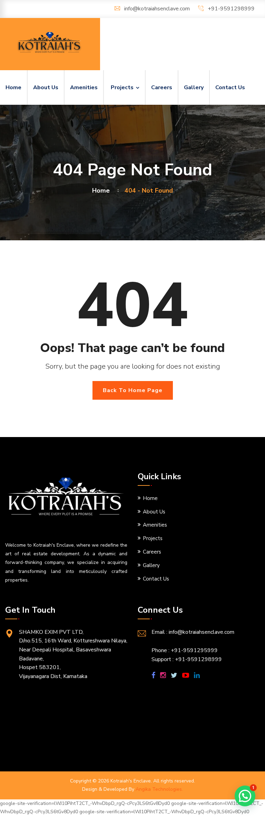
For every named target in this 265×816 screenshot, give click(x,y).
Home (13, 87)
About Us (45, 87)
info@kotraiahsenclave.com (157, 8)
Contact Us (230, 87)
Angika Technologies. (159, 789)
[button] (245, 796)
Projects (122, 87)
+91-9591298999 (231, 8)
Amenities (84, 87)
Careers (161, 87)
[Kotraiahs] (50, 42)
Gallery (194, 87)
